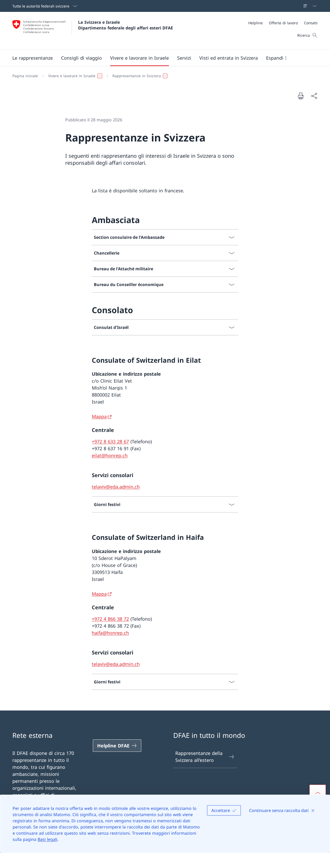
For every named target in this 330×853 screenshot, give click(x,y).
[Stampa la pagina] (300, 96)
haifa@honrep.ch (110, 633)
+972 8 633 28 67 (110, 441)
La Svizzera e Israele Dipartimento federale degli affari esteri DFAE (125, 25)
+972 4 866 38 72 (110, 619)
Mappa (99, 416)
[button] (32, 58)
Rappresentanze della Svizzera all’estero (198, 756)
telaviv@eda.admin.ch (116, 487)
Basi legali (47, 839)
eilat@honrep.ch (110, 455)
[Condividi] (314, 96)
